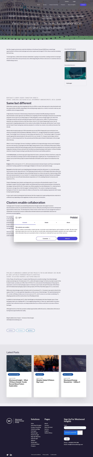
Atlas (32, 423)
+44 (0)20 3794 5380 (73, 442)
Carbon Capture (34, 16)
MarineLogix (34, 433)
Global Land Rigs (35, 429)
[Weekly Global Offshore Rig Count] (46, 376)
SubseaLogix (34, 438)
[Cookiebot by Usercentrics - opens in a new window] (71, 218)
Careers (67, 1)
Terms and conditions (36, 454)
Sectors (47, 429)
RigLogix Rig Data (35, 436)
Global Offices (48, 433)
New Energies (80, 16)
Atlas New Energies (22, 16)
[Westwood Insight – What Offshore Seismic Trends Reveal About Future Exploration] (19, 376)
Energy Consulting (36, 427)
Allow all (67, 238)
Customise (45, 238)
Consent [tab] (25, 222)
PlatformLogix (35, 434)
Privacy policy (46, 454)
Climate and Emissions (48, 16)
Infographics (39, 374)
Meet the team (49, 427)
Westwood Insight (46, 18)
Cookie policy (53, 454)
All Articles (12, 16)
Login (74, 1)
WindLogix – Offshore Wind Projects (35, 444)
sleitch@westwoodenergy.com (14, 319)
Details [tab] (46, 222)
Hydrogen (71, 16)
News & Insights (68, 374)
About (46, 423)
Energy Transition (61, 16)
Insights (47, 431)
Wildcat (33, 440)
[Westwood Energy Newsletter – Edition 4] (73, 376)
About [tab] (68, 222)
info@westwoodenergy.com (75, 444)
